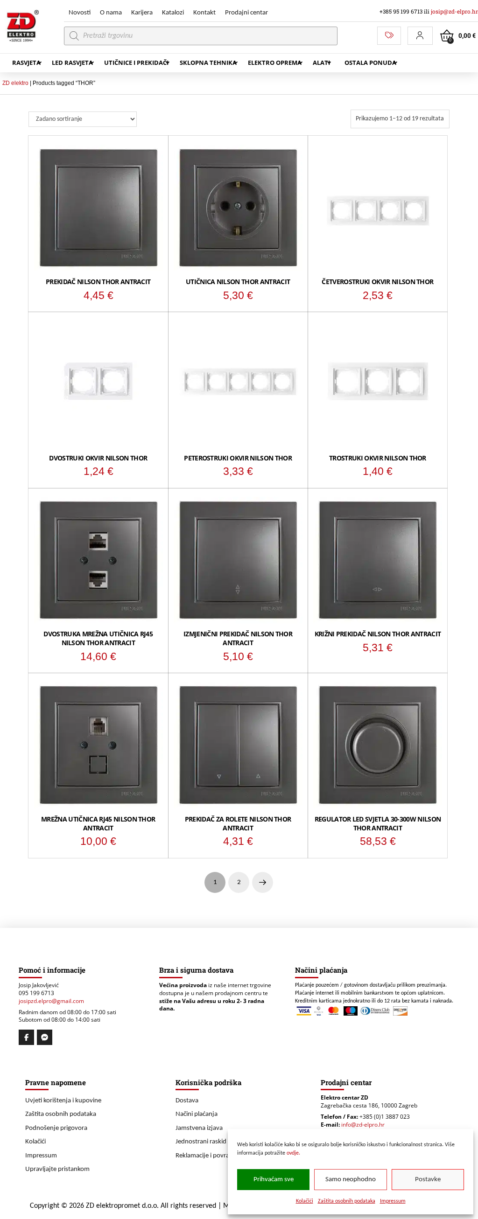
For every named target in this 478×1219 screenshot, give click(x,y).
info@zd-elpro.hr (363, 1124)
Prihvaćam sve (273, 1179)
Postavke (428, 1179)
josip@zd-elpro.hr (454, 11)
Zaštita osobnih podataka (346, 1201)
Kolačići (304, 1201)
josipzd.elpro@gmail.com (51, 1001)
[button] (420, 36)
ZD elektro (15, 83)
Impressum (393, 1201)
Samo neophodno (350, 1179)
